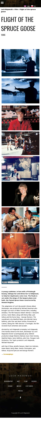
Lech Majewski (7, 9)
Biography (8, 381)
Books (34, 381)
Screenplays (8, 354)
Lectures (29, 386)
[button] (2, 2)
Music (19, 386)
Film (16, 9)
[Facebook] (20, 397)
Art (18, 381)
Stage (10, 386)
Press (20, 391)
